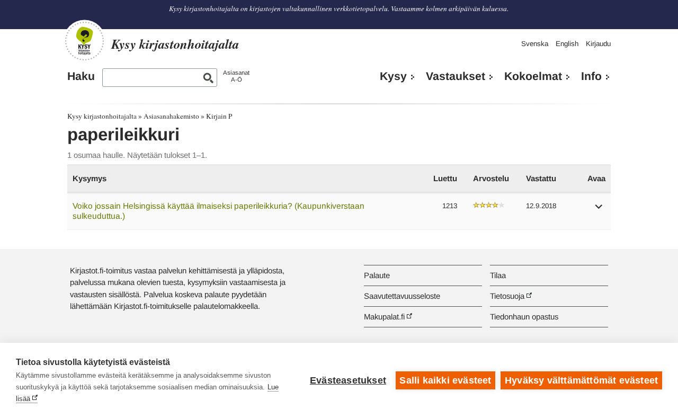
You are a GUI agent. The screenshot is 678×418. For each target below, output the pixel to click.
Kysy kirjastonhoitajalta (102, 116)
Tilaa (498, 275)
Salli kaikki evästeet (445, 380)
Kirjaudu (598, 44)
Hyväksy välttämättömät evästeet (581, 380)
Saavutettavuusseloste (402, 295)
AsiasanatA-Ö (236, 76)
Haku (81, 76)
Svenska (534, 44)
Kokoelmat (533, 76)
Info (591, 76)
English (567, 44)
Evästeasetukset (348, 380)
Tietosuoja (507, 295)
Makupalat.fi (384, 316)
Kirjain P (219, 116)
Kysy (393, 76)
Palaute (377, 275)
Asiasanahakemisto (171, 116)
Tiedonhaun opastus (524, 316)
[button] (599, 210)
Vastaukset (455, 76)
